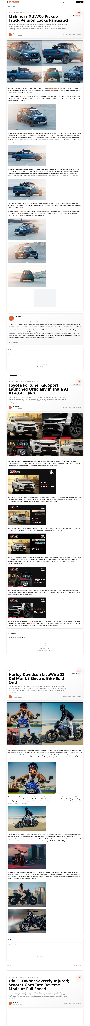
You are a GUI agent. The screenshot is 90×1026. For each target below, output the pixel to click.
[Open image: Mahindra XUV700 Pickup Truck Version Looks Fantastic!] (45, 61)
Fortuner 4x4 (31, 623)
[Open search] (60, 2)
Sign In (80, 2)
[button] (32, 117)
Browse (28, 2)
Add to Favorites (76, 15)
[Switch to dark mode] (63, 2)
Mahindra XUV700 (21, 211)
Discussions (40, 2)
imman (17, 34)
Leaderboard (49, 2)
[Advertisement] (45, 298)
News (34, 2)
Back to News (11, 6)
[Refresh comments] (80, 350)
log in (15, 354)
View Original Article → (78, 659)
